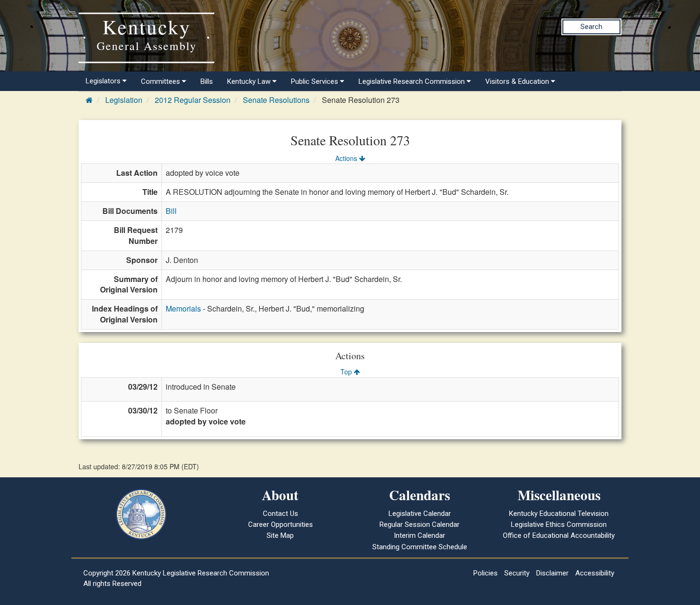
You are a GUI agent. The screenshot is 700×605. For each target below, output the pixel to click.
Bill (171, 210)
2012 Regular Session (192, 99)
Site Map (280, 535)
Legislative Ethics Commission (559, 524)
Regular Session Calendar (420, 524)
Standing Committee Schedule (419, 547)
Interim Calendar (419, 535)
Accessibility (594, 573)
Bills (206, 81)
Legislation (123, 99)
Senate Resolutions (276, 99)
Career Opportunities (280, 524)
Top (347, 371)
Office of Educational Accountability (559, 535)
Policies (485, 573)
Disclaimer (552, 573)
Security (517, 573)
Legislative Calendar (420, 513)
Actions (347, 158)
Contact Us (280, 513)
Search (591, 26)
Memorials (183, 308)
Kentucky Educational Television (559, 513)
